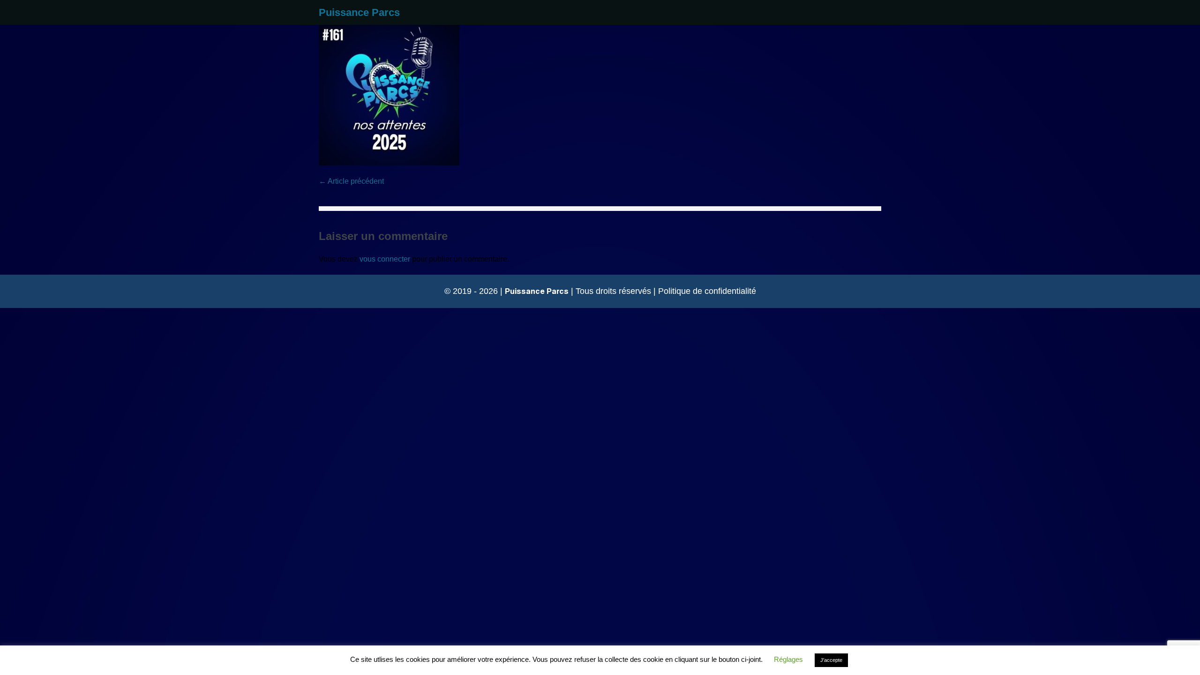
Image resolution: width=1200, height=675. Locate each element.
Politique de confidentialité (707, 291)
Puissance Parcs (359, 12)
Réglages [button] (788, 659)
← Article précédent (351, 181)
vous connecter (385, 259)
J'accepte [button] (831, 660)
